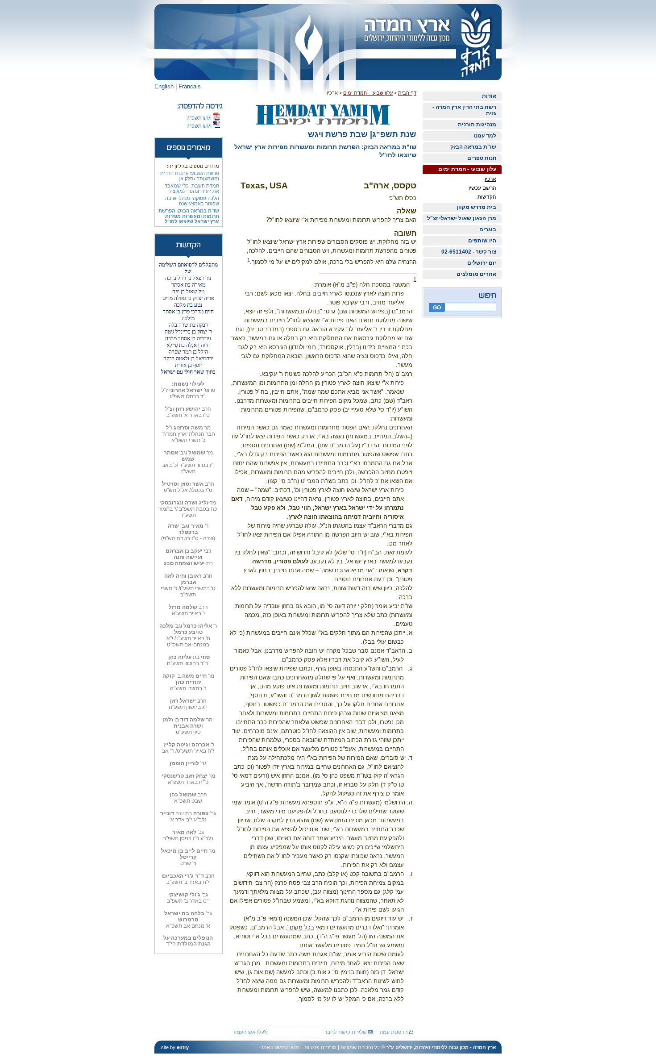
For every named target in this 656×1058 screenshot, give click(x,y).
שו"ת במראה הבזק (473, 147)
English (164, 86)
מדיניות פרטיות (320, 1047)
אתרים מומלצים (476, 274)
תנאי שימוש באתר (280, 1047)
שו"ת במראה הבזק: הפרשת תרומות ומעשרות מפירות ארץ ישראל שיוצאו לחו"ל (188, 216)
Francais (190, 86)
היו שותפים (482, 240)
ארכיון (489, 179)
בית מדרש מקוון (476, 207)
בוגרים (487, 229)
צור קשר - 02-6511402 (468, 252)
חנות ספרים (481, 158)
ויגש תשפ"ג (200, 118)
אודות (489, 96)
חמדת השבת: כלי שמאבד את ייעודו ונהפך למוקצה (192, 188)
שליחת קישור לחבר (346, 1032)
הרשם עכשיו (482, 188)
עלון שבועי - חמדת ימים (467, 169)
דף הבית (407, 93)
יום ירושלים (481, 263)
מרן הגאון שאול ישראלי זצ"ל (461, 218)
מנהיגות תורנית (477, 124)
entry (183, 1047)
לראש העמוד (247, 1032)
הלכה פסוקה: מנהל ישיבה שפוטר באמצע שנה (192, 201)
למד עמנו (484, 136)
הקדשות (486, 197)
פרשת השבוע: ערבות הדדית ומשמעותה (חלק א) (189, 176)
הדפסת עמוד (393, 1032)
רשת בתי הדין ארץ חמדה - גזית (464, 110)
